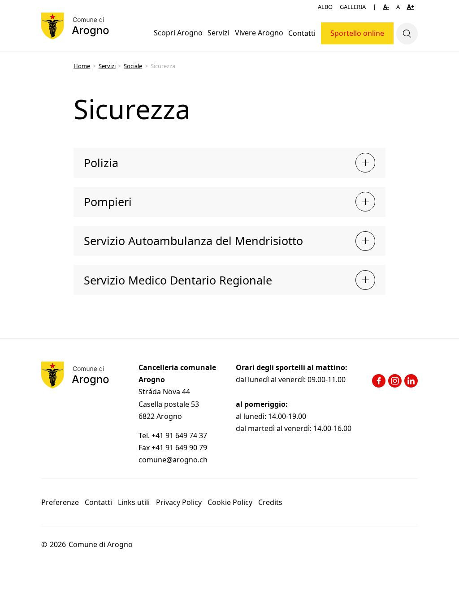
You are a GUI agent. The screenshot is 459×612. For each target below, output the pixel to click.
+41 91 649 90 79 (179, 448)
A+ (410, 7)
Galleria (353, 7)
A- (386, 7)
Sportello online (357, 33)
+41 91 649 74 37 (180, 435)
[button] (178, 33)
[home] (75, 26)
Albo (325, 7)
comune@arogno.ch (173, 460)
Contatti (302, 33)
